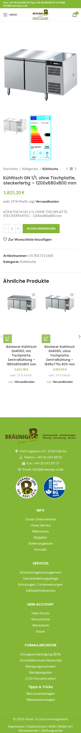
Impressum (16, 726)
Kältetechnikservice (40, 590)
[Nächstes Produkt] (75, 169)
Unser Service (40, 525)
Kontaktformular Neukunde (40, 660)
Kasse (40, 631)
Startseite (10, 169)
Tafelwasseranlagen (40, 699)
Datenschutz (36, 726)
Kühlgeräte (30, 169)
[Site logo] (40, 14)
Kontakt (40, 549)
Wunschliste (40, 619)
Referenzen (40, 531)
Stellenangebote (41, 543)
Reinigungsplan (40, 672)
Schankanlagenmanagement (40, 572)
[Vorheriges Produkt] (67, 169)
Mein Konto (40, 613)
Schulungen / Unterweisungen (40, 584)
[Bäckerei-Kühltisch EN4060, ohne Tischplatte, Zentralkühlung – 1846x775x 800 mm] (60, 303)
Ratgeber (40, 537)
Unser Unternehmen (40, 519)
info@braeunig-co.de (15, 5)
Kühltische (50, 169)
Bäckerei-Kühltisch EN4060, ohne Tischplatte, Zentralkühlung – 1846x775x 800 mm (59, 355)
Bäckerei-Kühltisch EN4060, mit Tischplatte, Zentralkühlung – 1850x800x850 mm (21, 355)
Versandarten (28, 730)
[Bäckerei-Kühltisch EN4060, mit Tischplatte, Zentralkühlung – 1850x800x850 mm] (21, 303)
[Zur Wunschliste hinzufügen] (33, 295)
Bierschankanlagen (41, 693)
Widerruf (64, 726)
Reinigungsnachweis (40, 666)
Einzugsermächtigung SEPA (40, 654)
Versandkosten (47, 201)
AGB (52, 726)
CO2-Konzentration (40, 678)
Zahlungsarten (52, 730)
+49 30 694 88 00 (19, 2)
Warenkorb (40, 625)
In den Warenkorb (41, 228)
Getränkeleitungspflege (40, 578)
